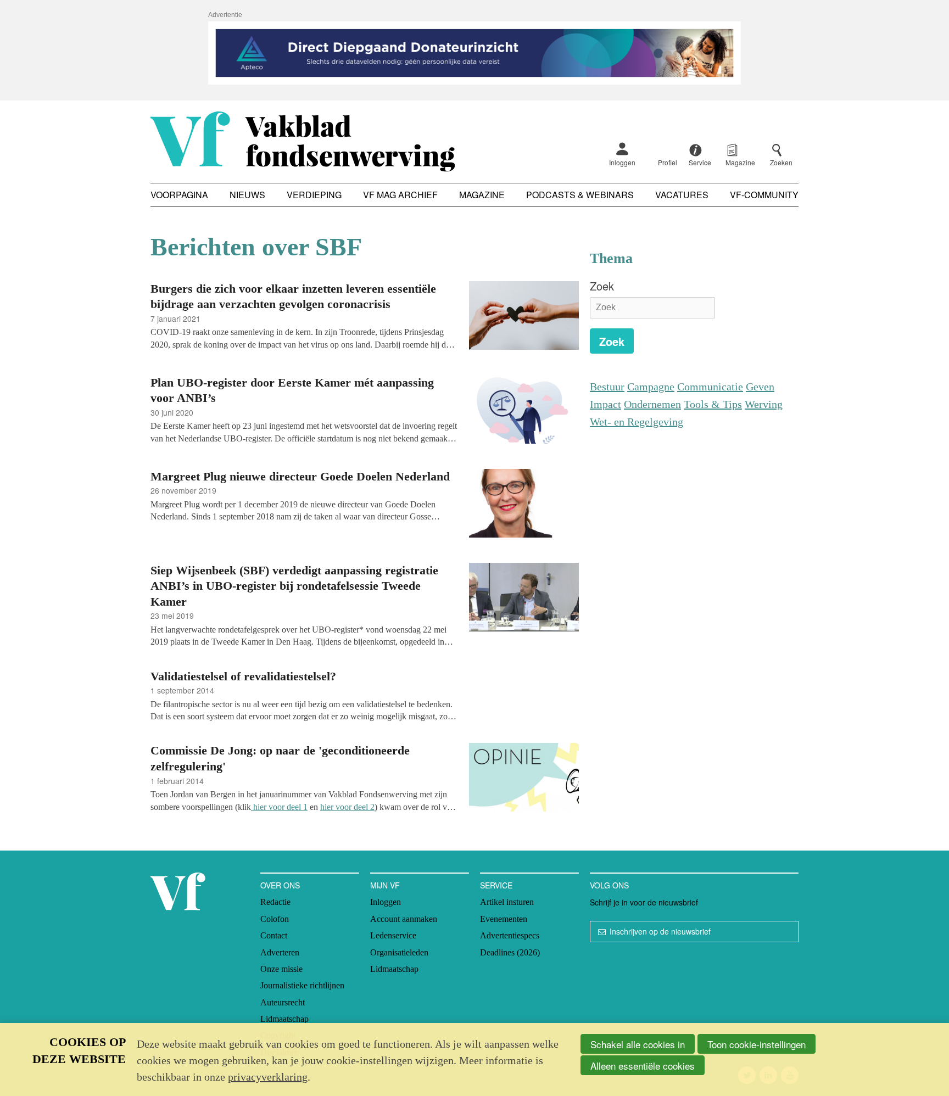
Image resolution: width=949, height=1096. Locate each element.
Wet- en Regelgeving (636, 422)
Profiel (667, 162)
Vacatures (681, 194)
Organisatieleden (399, 952)
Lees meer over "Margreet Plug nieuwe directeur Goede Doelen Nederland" (364, 505)
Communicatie (710, 387)
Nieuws (247, 194)
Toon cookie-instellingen (756, 1044)
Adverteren (279, 952)
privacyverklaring (268, 1077)
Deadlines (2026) (510, 952)
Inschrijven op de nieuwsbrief (660, 931)
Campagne (650, 387)
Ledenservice (393, 935)
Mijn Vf (385, 885)
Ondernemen (652, 404)
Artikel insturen (507, 902)
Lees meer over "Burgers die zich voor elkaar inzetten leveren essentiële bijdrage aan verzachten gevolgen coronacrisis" (364, 317)
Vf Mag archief (400, 194)
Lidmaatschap (284, 1019)
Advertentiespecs (509, 935)
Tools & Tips (713, 404)
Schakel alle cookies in (637, 1044)
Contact (273, 935)
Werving (764, 404)
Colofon (274, 919)
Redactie (275, 902)
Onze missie (281, 969)
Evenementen (503, 919)
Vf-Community (764, 194)
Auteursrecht (282, 1002)
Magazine (482, 194)
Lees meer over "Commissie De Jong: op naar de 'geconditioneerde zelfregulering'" (364, 779)
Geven (760, 387)
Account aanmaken (403, 919)
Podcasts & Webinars (580, 194)
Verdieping (314, 194)
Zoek (602, 286)
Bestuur (607, 387)
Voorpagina (179, 194)
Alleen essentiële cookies (642, 1065)
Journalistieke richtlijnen (302, 985)
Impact (605, 404)
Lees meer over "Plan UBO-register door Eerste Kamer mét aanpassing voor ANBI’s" (364, 411)
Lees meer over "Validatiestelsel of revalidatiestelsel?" (364, 695)
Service (496, 885)
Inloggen (622, 162)
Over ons (280, 885)
